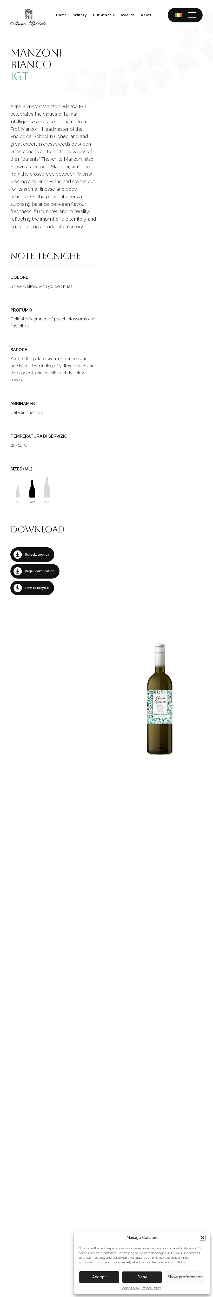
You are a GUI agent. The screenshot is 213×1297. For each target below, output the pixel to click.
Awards (128, 15)
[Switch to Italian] (178, 15)
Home (61, 15)
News (146, 15)
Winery (79, 15)
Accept (99, 1277)
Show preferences (185, 1277)
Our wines (102, 15)
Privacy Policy (151, 1288)
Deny (142, 1277)
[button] (202, 1237)
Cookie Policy (130, 1288)
